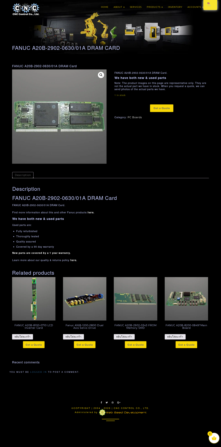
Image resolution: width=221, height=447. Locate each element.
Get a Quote (161, 108)
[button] (101, 75)
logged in (38, 372)
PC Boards (135, 117)
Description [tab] (23, 175)
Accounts (195, 7)
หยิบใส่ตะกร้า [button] (23, 336)
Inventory (175, 7)
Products (154, 7)
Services (136, 7)
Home (104, 7)
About (118, 7)
